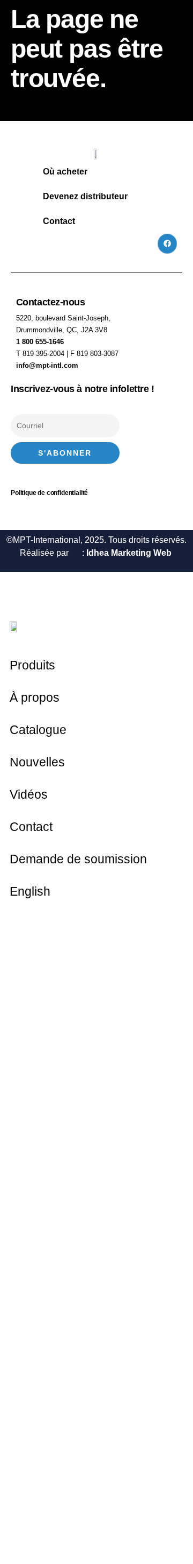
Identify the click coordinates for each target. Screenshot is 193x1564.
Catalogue (38, 730)
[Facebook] (167, 243)
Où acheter (65, 171)
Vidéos (29, 794)
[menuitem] (96, 891)
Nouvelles (37, 762)
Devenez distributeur (85, 196)
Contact (59, 221)
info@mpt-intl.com (47, 365)
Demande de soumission (78, 859)
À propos (35, 697)
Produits (32, 665)
